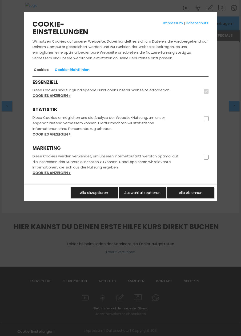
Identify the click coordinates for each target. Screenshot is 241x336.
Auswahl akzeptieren (142, 192)
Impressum (173, 22)
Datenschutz (197, 22)
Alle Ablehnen (190, 192)
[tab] (41, 70)
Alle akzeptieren (94, 192)
